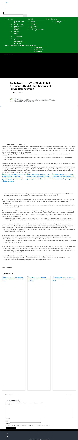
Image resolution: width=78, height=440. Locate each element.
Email (7, 421)
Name (8, 418)
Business (54, 19)
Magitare (34, 26)
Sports (48, 19)
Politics (16, 28)
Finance (17, 30)
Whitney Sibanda (18, 98)
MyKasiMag (38, 51)
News (12, 19)
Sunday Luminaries (37, 30)
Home (7, 19)
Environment (18, 42)
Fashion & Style (19, 24)
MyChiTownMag (39, 49)
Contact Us (38, 48)
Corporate (59, 21)
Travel (16, 38)
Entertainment (19, 21)
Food (16, 33)
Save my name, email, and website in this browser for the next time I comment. (28, 425)
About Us (33, 46)
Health (16, 31)
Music (16, 23)
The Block (34, 28)
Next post (70, 395)
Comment (9, 404)
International (18, 40)
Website (8, 423)
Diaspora (21, 46)
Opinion (33, 24)
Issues (27, 46)
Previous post (9, 395)
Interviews (34, 23)
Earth (19, 43)
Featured (30, 19)
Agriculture (17, 35)
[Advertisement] (39, 66)
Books (33, 21)
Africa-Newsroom (11, 46)
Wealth (58, 23)
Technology (18, 36)
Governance (18, 26)
